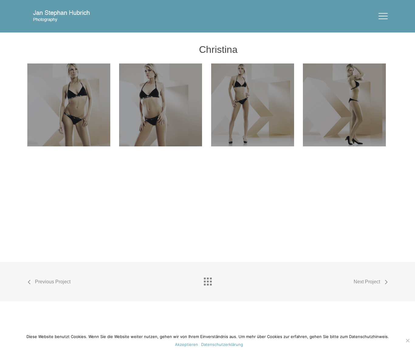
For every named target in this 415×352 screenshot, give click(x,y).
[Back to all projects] (207, 280)
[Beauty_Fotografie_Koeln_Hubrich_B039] (253, 105)
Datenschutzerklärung (222, 344)
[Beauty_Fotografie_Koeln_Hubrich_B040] (345, 105)
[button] (383, 16)
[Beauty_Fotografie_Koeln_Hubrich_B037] (69, 105)
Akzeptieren (186, 344)
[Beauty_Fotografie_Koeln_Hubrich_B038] (161, 105)
